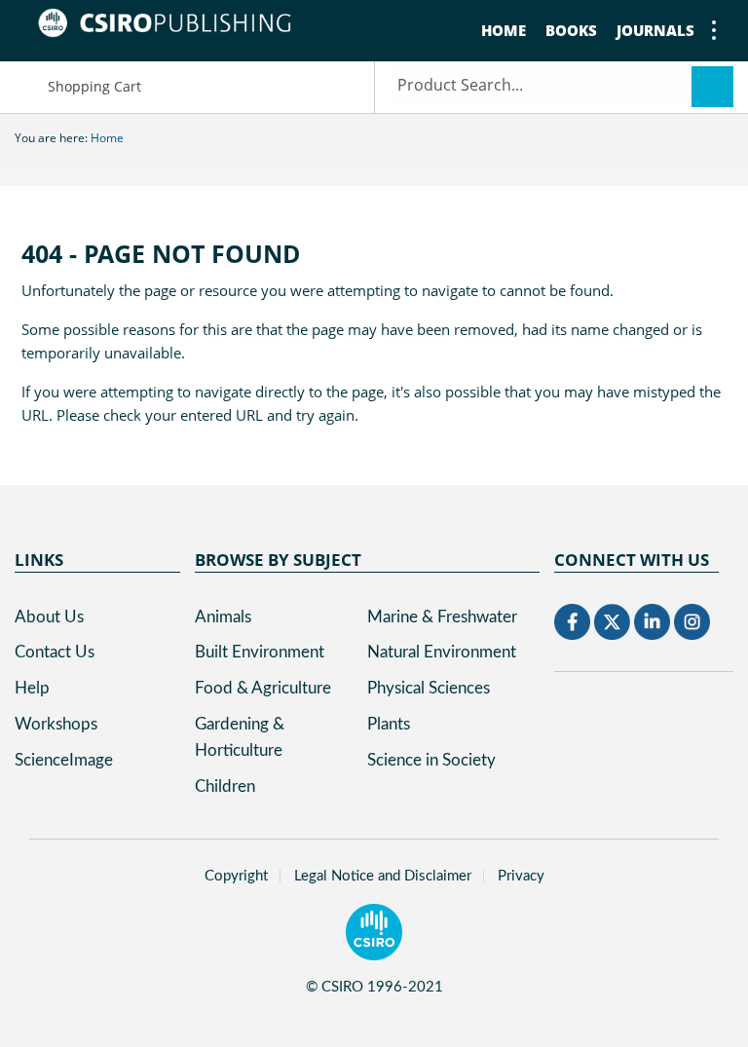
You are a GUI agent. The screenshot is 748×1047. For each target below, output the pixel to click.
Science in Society (431, 760)
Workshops (56, 724)
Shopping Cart (94, 86)
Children (225, 786)
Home (503, 30)
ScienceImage (64, 760)
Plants (388, 724)
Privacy (521, 876)
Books (571, 30)
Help (32, 688)
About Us (49, 617)
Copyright (236, 876)
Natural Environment (441, 652)
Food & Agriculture (263, 688)
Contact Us (54, 652)
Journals (655, 30)
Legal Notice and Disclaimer (382, 876)
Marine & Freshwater (442, 617)
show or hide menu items (713, 30)
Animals (223, 617)
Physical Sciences (428, 688)
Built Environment (259, 652)
